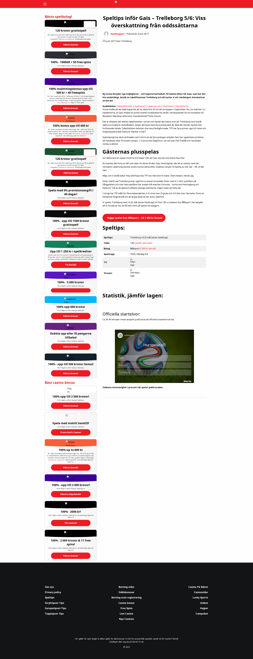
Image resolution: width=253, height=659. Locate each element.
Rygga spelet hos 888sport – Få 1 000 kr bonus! (134, 217)
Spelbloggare (118, 33)
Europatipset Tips (55, 608)
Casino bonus (126, 602)
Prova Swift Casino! (70, 432)
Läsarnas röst (154, 106)
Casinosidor (201, 592)
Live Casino (126, 613)
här (85, 136)
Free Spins (126, 608)
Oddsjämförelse (125, 106)
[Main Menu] (46, 4)
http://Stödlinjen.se (63, 103)
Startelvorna (182, 106)
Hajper (204, 608)
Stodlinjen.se (62, 39)
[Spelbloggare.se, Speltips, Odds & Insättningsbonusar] (126, 4)
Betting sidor (126, 586)
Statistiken (168, 106)
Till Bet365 (70, 264)
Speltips (49, 597)
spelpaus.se (85, 134)
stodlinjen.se (76, 134)
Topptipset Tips (54, 613)
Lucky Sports (200, 597)
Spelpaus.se (70, 39)
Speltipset (140, 106)
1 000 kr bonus (147, 248)
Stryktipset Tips (54, 602)
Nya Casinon (126, 618)
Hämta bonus (71, 172)
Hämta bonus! (70, 44)
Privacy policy (53, 592)
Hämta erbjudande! (70, 494)
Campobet (202, 613)
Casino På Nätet (198, 586)
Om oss (49, 586)
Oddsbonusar (126, 592)
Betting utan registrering (126, 597)
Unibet (204, 602)
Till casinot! (70, 523)
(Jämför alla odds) (143, 243)
